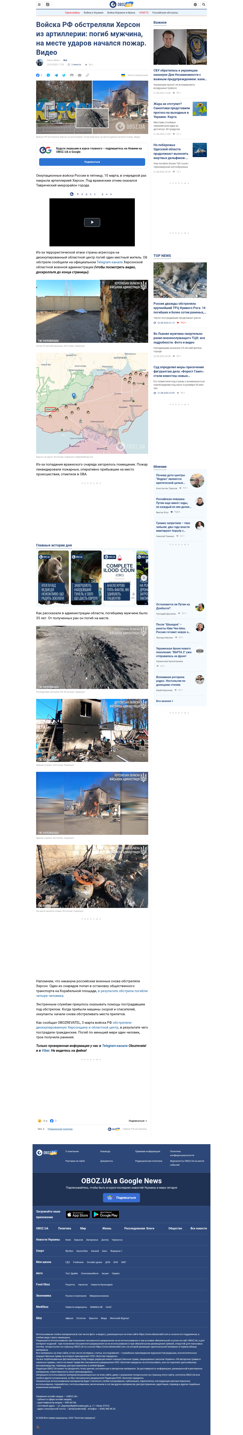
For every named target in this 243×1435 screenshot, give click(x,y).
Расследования (134, 1228)
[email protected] (77, 1408)
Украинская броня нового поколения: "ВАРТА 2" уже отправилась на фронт (174, 652)
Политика (64, 1228)
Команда (105, 1151)
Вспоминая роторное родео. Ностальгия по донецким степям (170, 680)
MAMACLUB (96, 1307)
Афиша (69, 1318)
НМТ (123, 1262)
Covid (108, 1307)
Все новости (199, 1228)
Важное (160, 22)
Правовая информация (147, 1151)
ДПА (107, 1262)
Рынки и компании (75, 1295)
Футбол (69, 1251)
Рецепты (70, 1284)
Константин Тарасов (166, 488)
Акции (105, 1273)
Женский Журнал (119, 1318)
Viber (45, 1050)
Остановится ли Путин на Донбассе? (173, 606)
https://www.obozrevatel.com (153, 1334)
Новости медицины (76, 1307)
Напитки (83, 1284)
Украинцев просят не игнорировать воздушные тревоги (174, 86)
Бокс (104, 1251)
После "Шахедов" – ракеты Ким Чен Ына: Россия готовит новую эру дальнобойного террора (173, 628)
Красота (93, 1318)
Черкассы (117, 1239)
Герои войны (72, 12)
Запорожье (92, 1239)
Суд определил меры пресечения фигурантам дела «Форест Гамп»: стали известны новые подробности (179, 371)
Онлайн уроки (94, 1262)
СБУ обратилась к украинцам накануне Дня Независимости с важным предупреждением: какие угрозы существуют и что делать (180, 74)
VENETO (144, 12)
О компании (72, 1151)
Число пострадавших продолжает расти (177, 317)
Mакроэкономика (99, 1295)
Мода (104, 1318)
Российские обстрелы (165, 12)
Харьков (78, 1239)
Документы (106, 1161)
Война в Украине (93, 12)
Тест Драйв (71, 1273)
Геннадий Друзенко (166, 614)
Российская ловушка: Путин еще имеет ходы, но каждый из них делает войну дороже (173, 503)
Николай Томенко (165, 536)
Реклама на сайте (75, 1161)
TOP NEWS (162, 255)
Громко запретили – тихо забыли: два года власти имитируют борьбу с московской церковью (173, 527)
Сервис (116, 1273)
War (65, 60)
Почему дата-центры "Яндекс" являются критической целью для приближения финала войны (170, 479)
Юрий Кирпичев (164, 690)
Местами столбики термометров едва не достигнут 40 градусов (167, 126)
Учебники (78, 1262)
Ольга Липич (53, 60)
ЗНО (115, 1262)
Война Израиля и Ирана (121, 12)
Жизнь (106, 1228)
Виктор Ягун (162, 512)
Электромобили (90, 1273)
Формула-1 (116, 1251)
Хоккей (95, 1251)
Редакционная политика (60, 1129)
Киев (68, 1239)
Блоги (150, 1228)
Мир (83, 1228)
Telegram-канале (110, 262)
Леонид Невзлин (164, 637)
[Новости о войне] (114, 1130)
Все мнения (163, 701)
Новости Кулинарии (102, 1284)
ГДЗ (67, 1262)
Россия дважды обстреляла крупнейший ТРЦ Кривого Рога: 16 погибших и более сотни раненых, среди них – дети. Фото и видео (179, 308)
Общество (175, 1228)
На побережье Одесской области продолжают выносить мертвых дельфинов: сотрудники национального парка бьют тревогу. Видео (171, 151)
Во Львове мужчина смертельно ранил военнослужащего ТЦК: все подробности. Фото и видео (179, 338)
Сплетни (81, 1318)
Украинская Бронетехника (169, 661)
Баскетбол (82, 1251)
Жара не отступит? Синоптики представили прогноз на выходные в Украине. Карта (172, 110)
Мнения (160, 466)
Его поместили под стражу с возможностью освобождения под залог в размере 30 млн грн (179, 385)
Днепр (105, 1239)
